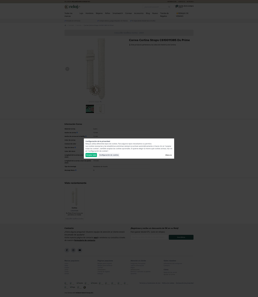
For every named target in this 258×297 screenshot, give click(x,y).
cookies (114, 144)
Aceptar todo (91, 155)
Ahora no (168, 155)
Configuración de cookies (109, 155)
